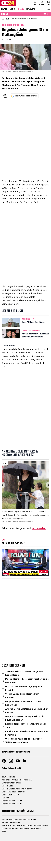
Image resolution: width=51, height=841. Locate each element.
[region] (25, 492)
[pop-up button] (41, 572)
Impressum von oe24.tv (12, 804)
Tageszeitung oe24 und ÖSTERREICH (18, 810)
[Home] (3, 19)
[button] (26, 563)
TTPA (4, 831)
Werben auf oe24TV (10, 795)
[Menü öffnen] (48, 9)
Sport (13, 8)
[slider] (15, 572)
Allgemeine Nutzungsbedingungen (17, 780)
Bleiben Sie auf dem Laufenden (16, 751)
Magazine (30, 8)
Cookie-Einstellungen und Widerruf (17, 789)
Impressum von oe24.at (12, 801)
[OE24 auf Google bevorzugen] (40, 96)
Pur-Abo (5, 798)
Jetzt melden (39, 528)
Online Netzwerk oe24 (11, 768)
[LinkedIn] (25, 761)
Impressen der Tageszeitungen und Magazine (21, 828)
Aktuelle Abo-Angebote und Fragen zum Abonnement (25, 825)
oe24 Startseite (8, 777)
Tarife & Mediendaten (11, 822)
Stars (21, 8)
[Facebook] (4, 761)
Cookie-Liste (7, 786)
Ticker (4, 8)
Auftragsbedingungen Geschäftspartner (19, 819)
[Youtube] (18, 761)
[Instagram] (11, 761)
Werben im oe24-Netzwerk (13, 792)
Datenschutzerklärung (11, 783)
